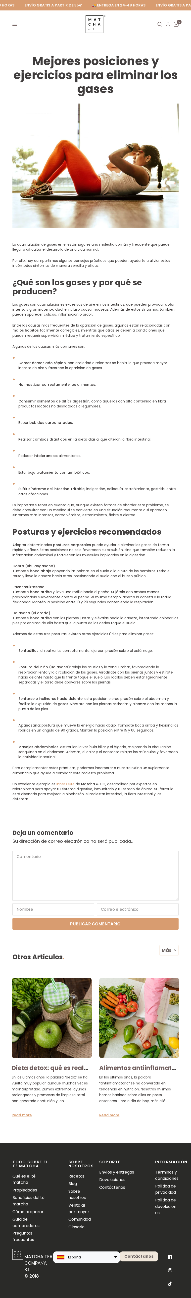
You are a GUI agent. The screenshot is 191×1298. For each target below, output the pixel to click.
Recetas (76, 1176)
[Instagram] (170, 1270)
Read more (22, 1115)
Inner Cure (65, 784)
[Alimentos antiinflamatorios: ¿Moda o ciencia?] (139, 1018)
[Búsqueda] (160, 24)
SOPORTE (109, 1162)
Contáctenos (112, 1187)
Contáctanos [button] (139, 1256)
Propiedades (24, 1190)
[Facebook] (170, 1256)
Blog (72, 1183)
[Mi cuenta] (168, 24)
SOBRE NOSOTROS (80, 1164)
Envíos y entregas (116, 1172)
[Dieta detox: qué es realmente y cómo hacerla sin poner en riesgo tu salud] (52, 1018)
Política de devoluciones (165, 1206)
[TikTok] (170, 1283)
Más (166, 950)
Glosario (76, 1227)
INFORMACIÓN (167, 1162)
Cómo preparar (28, 1212)
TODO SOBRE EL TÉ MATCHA (30, 1164)
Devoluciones (112, 1180)
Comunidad (79, 1219)
